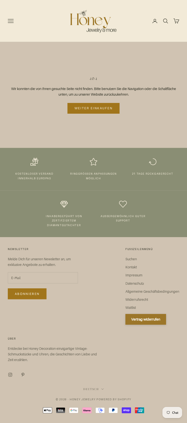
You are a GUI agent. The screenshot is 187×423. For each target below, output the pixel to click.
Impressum (133, 275)
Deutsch (91, 389)
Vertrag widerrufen (145, 319)
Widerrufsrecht (136, 299)
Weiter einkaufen (93, 108)
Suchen (131, 259)
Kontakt (131, 267)
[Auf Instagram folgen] (10, 374)
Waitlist (130, 307)
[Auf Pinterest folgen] (22, 374)
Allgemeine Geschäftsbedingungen (152, 291)
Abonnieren (27, 294)
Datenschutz (134, 283)
